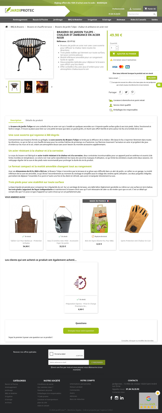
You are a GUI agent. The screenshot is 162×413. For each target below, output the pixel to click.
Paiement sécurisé (44, 390)
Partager (120, 92)
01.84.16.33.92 (114, 14)
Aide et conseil (43, 405)
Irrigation (9, 396)
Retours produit (76, 387)
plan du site (42, 402)
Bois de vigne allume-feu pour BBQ (99, 241)
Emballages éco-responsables (49, 393)
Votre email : (114, 78)
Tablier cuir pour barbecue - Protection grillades (26, 242)
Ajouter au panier (124, 53)
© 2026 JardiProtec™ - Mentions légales (65, 410)
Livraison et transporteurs (47, 399)
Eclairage (8, 399)
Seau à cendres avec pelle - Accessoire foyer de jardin (62, 242)
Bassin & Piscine (11, 384)
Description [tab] (15, 120)
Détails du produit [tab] (34, 120)
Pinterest (132, 92)
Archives (8, 402)
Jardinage (9, 390)
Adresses (73, 396)
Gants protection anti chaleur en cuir (136, 241)
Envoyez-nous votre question (81, 330)
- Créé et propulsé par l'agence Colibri (97, 410)
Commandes (75, 390)
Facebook (111, 398)
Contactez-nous (118, 392)
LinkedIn (121, 398)
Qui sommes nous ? (45, 387)
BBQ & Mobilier (11, 393)
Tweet (126, 92)
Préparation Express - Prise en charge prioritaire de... (81, 305)
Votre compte (87, 380)
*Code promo (42, 396)
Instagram (116, 398)
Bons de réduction (77, 399)
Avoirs (72, 393)
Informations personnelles (80, 384)
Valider (152, 77)
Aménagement (11, 387)
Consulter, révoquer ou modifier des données (137, 341)
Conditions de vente (45, 384)
